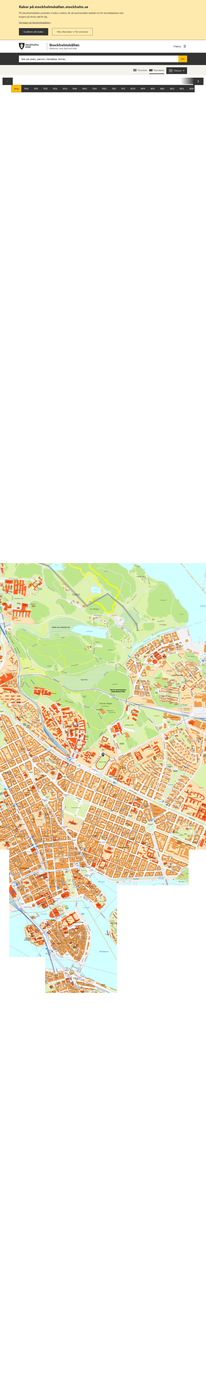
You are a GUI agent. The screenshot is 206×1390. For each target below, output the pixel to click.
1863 (172, 88)
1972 (45, 88)
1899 (143, 88)
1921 (114, 88)
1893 (153, 88)
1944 (74, 88)
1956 (55, 88)
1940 (84, 88)
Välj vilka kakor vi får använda (72, 31)
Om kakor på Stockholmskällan (34, 22)
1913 (123, 88)
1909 (132, 88)
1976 (36, 88)
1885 (162, 88)
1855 (182, 88)
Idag (16, 88)
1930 (104, 88)
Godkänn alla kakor (34, 31)
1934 (94, 88)
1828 (191, 88)
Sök (183, 58)
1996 (26, 88)
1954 (65, 88)
